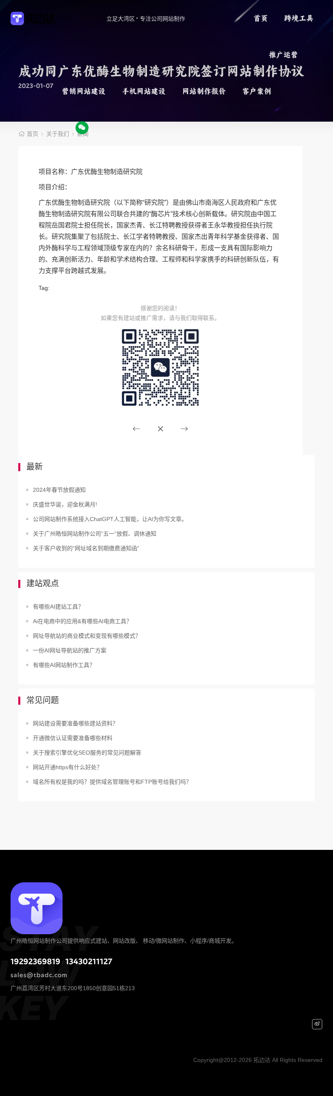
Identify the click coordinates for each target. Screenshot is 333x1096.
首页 (260, 18)
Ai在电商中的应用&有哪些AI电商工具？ (82, 621)
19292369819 (36, 962)
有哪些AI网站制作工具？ (64, 665)
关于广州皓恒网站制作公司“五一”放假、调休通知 (94, 533)
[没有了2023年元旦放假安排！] (136, 429)
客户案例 (256, 91)
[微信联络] (82, 127)
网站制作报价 (204, 91)
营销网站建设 (84, 91)
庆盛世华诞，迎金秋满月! (65, 504)
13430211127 (88, 962)
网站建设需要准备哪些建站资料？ (75, 723)
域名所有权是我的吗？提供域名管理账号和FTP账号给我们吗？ (112, 782)
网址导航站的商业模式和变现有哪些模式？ (87, 636)
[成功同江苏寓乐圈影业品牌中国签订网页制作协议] (184, 429)
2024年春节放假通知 (59, 490)
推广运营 (283, 54)
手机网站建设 (144, 91)
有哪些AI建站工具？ (58, 606)
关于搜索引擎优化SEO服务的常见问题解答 (87, 752)
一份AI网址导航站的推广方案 (69, 650)
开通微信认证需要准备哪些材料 (72, 738)
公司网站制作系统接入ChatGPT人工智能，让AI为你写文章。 (110, 519)
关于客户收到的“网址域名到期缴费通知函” (86, 548)
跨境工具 (299, 18)
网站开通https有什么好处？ (67, 767)
